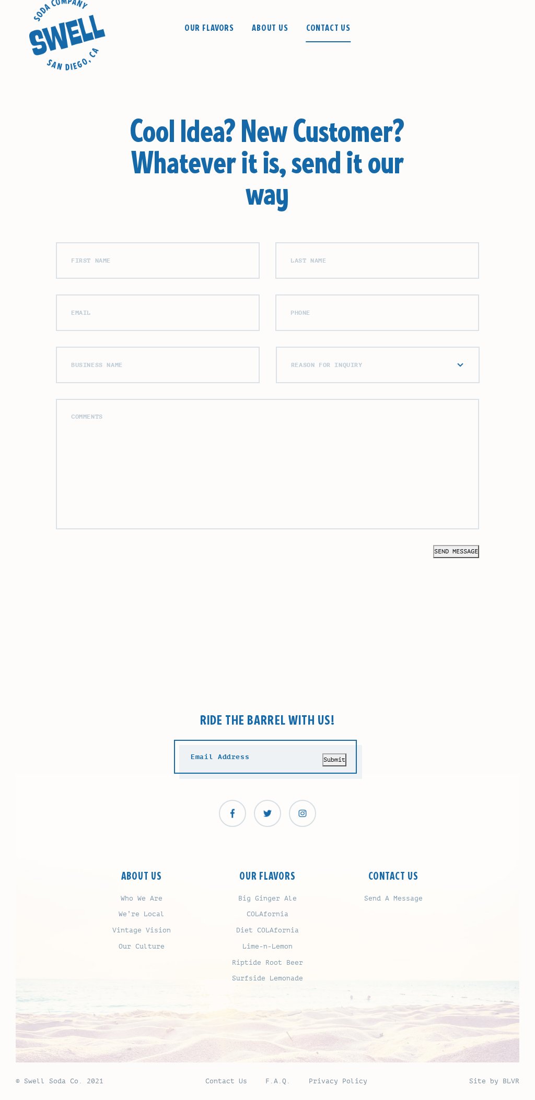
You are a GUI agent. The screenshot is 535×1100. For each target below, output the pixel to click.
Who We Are (141, 898)
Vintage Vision (141, 930)
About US (141, 876)
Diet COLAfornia (267, 930)
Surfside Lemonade (267, 978)
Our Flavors (209, 28)
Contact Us (328, 28)
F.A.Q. (277, 1081)
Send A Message (393, 898)
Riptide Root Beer (267, 962)
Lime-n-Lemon (267, 946)
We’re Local (142, 914)
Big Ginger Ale (267, 898)
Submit (334, 759)
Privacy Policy (338, 1081)
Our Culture (142, 946)
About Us (270, 28)
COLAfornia (267, 914)
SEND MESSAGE (456, 551)
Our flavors (267, 876)
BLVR (511, 1081)
